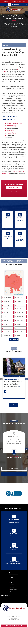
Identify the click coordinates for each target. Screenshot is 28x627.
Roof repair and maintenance (14, 123)
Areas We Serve (19, 23)
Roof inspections (11, 130)
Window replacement (12, 132)
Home (5, 23)
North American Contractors (10, 376)
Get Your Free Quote (13, 187)
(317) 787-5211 (15, 4)
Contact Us (12, 587)
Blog (11, 582)
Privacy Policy (13, 589)
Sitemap (12, 591)
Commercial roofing (12, 127)
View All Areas (13, 339)
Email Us (14, 549)
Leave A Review (14, 473)
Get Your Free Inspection (13, 625)
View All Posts (13, 404)
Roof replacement (11, 125)
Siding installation (11, 133)
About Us (11, 23)
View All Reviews (13, 468)
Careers (12, 584)
